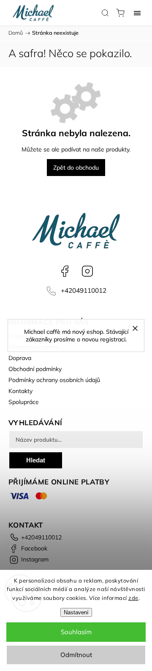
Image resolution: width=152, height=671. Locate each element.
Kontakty (20, 391)
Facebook (64, 271)
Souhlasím (76, 632)
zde (133, 597)
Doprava (19, 358)
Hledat (35, 460)
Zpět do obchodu (76, 167)
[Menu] (137, 12)
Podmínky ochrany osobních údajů (54, 380)
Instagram (87, 271)
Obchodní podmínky (35, 369)
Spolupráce (23, 402)
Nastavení (76, 612)
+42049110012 (83, 290)
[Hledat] (105, 12)
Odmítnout (76, 655)
